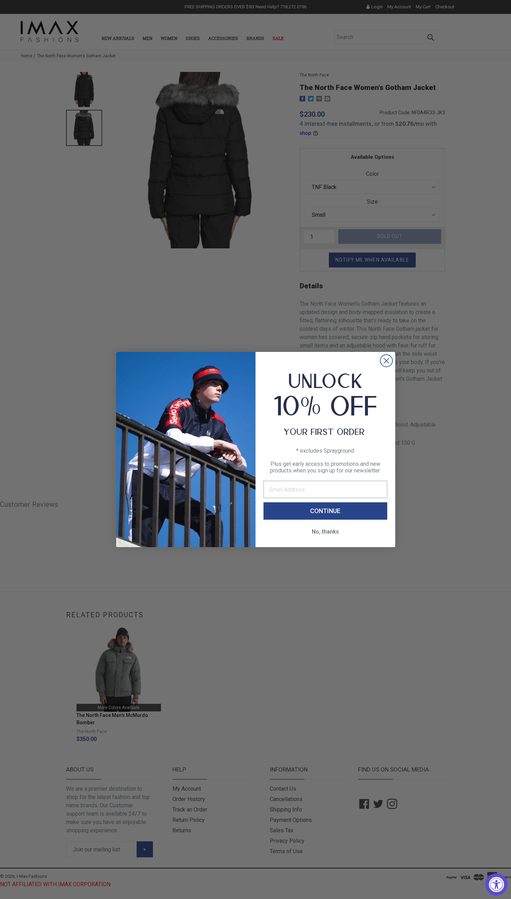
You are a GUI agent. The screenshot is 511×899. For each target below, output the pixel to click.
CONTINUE (325, 510)
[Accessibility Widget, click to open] (496, 884)
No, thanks (325, 531)
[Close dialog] (386, 361)
